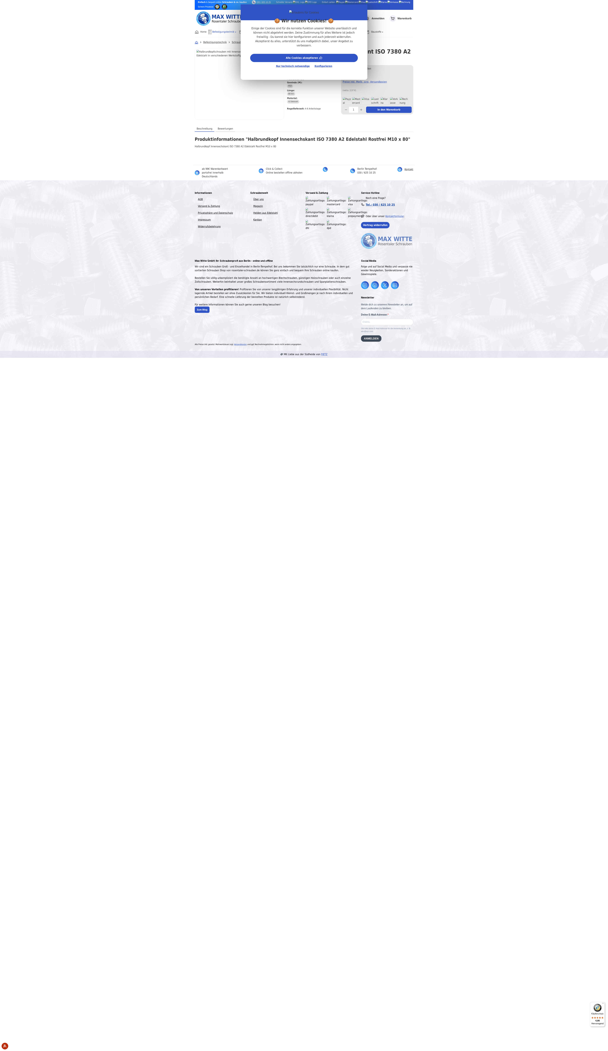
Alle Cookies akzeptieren (302, 57)
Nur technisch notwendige (293, 66)
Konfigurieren (323, 66)
